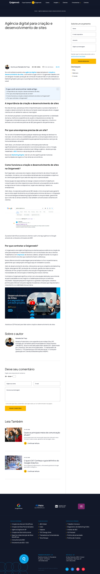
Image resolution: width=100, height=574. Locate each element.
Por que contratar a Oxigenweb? (17, 98)
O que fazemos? (26, 2)
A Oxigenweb (37, 2)
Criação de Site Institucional (21, 532)
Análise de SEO (72, 530)
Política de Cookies (73, 538)
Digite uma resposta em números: (15, 373)
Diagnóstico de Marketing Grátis (78, 527)
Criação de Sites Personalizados (22, 527)
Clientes (65, 2)
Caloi (41, 527)
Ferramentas (75, 2)
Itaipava (42, 530)
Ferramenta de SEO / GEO (20, 543)
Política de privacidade (75, 535)
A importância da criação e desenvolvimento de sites (23, 91)
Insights (56, 2)
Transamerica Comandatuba (49, 535)
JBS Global (43, 524)
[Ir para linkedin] (67, 569)
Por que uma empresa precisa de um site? (20, 94)
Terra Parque (44, 538)
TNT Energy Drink (45, 532)
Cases (47, 2)
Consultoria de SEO (18, 540)
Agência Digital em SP (19, 530)
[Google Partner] (19, 506)
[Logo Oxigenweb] (14, 3)
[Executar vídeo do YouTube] (32, 303)
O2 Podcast (71, 532)
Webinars (75, 73)
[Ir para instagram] (78, 569)
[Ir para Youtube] (83, 569)
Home (35, 11)
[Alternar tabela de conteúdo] (57, 89)
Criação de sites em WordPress (22, 524)
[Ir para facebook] (72, 569)
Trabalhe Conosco (73, 524)
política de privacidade (78, 56)
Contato (86, 2)
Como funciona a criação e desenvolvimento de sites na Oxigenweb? (28, 96)
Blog (58, 67)
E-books (74, 76)
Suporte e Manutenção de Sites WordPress (22, 536)
